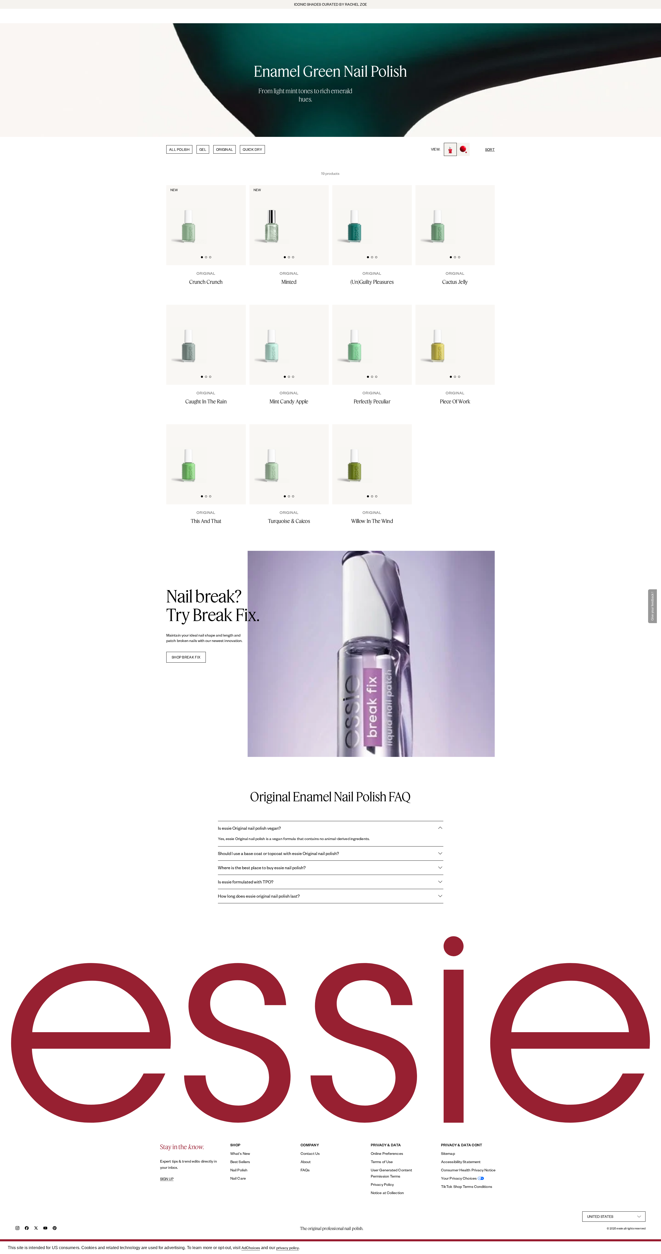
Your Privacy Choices (459, 1178)
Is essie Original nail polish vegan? (249, 828)
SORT (490, 149)
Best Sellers (240, 1161)
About (306, 1161)
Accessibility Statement (461, 1161)
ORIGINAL (224, 149)
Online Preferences (387, 1153)
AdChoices (250, 1247)
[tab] (202, 256)
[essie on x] (36, 1228)
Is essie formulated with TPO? (245, 881)
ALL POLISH (179, 149)
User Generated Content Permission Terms (391, 1173)
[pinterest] (55, 1228)
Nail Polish (238, 1169)
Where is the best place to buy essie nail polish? (262, 867)
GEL (202, 149)
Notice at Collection (387, 1192)
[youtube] (45, 1228)
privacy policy (287, 1247)
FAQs (305, 1169)
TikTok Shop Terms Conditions (466, 1186)
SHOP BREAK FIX (186, 657)
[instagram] (17, 1228)
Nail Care (238, 1178)
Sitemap (448, 1153)
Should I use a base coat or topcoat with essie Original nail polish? (278, 853)
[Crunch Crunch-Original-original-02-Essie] (233, 214)
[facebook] (27, 1228)
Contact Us (310, 1153)
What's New (240, 1153)
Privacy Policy (382, 1184)
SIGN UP (167, 1179)
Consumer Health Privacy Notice (468, 1169)
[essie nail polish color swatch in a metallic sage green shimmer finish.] (316, 214)
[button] (652, 606)
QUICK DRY (252, 149)
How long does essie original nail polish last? (259, 896)
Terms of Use (382, 1161)
